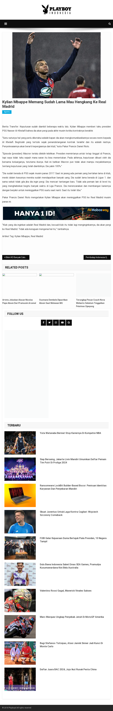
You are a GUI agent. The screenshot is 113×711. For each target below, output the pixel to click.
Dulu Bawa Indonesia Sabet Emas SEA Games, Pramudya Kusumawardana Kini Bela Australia (70, 566)
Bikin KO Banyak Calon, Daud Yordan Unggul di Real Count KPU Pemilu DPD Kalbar (17, 257)
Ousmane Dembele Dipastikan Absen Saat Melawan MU (53, 301)
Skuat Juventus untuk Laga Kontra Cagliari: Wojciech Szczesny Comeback (69, 513)
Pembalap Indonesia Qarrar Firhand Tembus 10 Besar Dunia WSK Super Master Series (98, 257)
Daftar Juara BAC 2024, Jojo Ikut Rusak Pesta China (68, 669)
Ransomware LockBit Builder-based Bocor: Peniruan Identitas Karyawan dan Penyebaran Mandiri (73, 487)
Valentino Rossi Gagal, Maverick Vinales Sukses (66, 590)
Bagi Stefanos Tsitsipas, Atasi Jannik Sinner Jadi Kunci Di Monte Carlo (71, 645)
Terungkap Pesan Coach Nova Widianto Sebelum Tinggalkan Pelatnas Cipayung (90, 303)
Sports (7, 112)
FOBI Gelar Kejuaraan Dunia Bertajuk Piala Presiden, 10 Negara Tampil (73, 540)
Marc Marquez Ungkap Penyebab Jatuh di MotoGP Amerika (72, 617)
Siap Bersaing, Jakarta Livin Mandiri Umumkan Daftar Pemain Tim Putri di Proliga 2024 (73, 461)
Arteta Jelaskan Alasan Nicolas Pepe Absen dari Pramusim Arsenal (19, 301)
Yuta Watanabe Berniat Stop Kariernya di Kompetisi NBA (70, 433)
